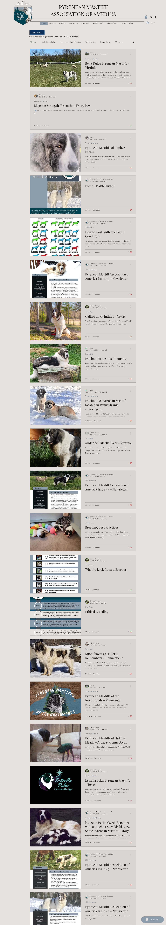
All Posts (33, 42)
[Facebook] (155, 17)
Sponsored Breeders (91, 59)
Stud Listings (89, 312)
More (117, 42)
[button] (62, 23)
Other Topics (90, 42)
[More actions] (131, 53)
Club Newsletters (48, 42)
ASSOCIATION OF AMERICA (83, 13)
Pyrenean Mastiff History (71, 42)
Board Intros (105, 42)
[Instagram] (151, 17)
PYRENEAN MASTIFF (83, 6)
